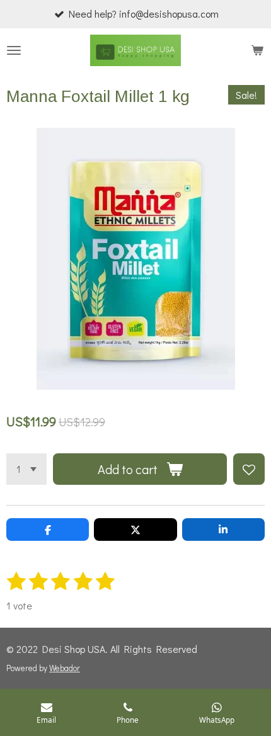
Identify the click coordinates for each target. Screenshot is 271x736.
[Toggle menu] (14, 50)
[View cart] (257, 50)
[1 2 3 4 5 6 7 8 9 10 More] (26, 469)
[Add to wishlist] (249, 469)
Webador (64, 668)
